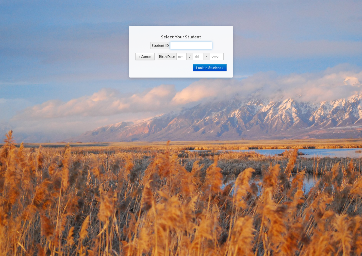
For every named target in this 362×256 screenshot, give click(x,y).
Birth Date (167, 56)
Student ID (160, 45)
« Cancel (145, 56)
